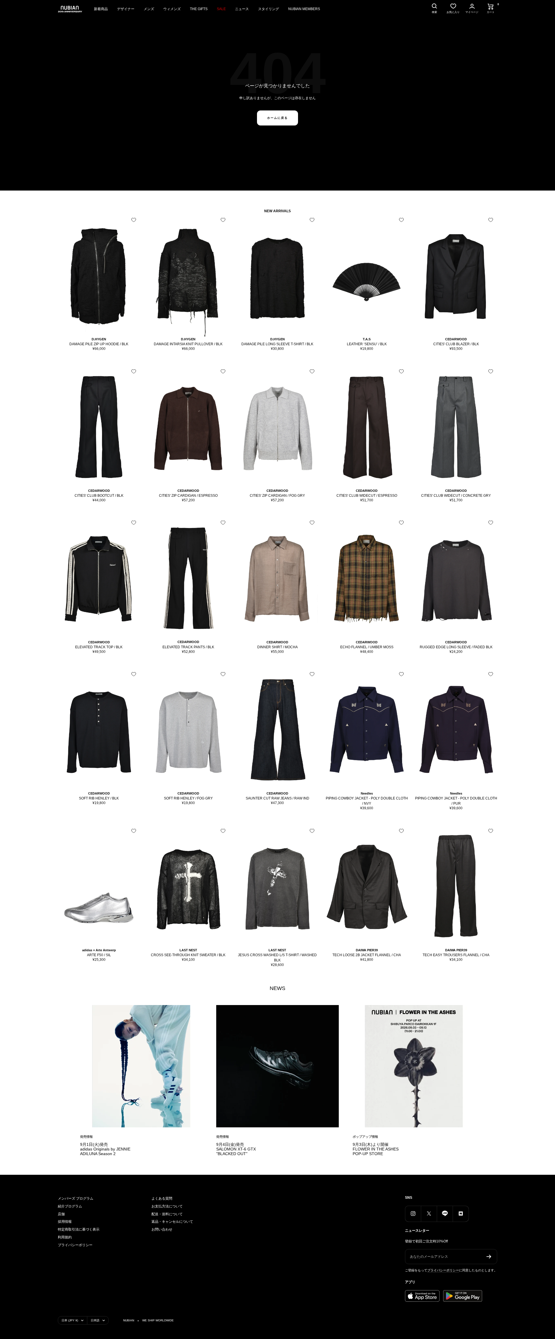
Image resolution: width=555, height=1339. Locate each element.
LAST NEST (188, 950)
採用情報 (65, 1222)
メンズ (149, 9)
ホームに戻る (277, 117)
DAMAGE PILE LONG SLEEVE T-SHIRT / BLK (277, 344)
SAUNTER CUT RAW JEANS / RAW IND (277, 798)
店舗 (61, 1214)
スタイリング (268, 9)
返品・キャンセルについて (172, 1222)
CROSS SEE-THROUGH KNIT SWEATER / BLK (188, 955)
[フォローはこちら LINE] (445, 1214)
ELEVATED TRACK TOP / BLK (99, 647)
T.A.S (367, 339)
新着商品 (101, 9)
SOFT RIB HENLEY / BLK (99, 798)
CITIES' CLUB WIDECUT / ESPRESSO (366, 496)
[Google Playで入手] (462, 1296)
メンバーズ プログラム (75, 1198)
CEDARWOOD (456, 339)
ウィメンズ (172, 9)
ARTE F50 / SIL (99, 955)
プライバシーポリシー (75, 1245)
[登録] (488, 1257)
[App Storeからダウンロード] (422, 1296)
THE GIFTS (199, 9)
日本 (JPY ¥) (70, 1320)
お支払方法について (167, 1206)
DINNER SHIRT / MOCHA (277, 647)
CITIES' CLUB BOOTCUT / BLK (99, 496)
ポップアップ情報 (365, 1136)
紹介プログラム (70, 1206)
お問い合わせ (161, 1229)
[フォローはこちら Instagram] (413, 1214)
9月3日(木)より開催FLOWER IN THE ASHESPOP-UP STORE (376, 1149)
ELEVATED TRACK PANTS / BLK (188, 647)
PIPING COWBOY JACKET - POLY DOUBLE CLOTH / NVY (367, 801)
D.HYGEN (99, 339)
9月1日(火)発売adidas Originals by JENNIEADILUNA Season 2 (105, 1149)
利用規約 (65, 1237)
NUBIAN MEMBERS (304, 9)
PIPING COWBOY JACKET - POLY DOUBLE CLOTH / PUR (456, 801)
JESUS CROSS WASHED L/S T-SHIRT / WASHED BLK (277, 957)
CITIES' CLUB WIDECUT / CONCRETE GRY (456, 496)
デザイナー (125, 9)
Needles (367, 793)
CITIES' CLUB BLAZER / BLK (456, 344)
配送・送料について (167, 1214)
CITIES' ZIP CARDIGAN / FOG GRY (277, 496)
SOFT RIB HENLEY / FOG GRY (188, 798)
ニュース (242, 9)
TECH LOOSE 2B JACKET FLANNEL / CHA (366, 955)
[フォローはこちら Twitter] (429, 1214)
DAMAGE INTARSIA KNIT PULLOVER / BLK (188, 344)
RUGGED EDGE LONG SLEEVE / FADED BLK (456, 647)
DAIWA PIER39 (367, 950)
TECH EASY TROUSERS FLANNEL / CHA (456, 955)
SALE (221, 9)
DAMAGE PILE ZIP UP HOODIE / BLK (98, 344)
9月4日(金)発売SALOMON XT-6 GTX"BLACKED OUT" (236, 1149)
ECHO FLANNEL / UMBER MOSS (366, 647)
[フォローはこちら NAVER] (461, 1214)
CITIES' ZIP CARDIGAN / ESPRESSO (188, 496)
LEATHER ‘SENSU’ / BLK (367, 344)
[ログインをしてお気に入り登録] (133, 219)
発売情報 (86, 1136)
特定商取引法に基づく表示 (78, 1229)
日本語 (95, 1320)
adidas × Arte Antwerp (99, 950)
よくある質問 (161, 1198)
